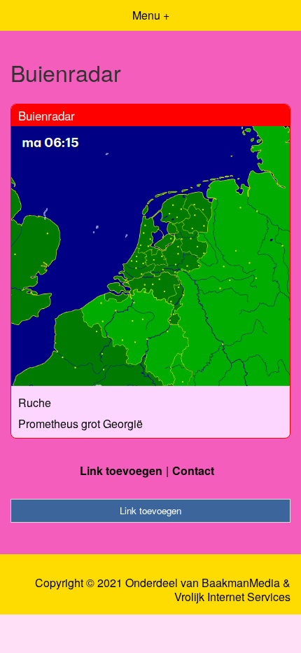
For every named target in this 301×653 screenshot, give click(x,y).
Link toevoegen (121, 470)
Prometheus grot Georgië (80, 423)
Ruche (34, 402)
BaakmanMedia (241, 583)
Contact (193, 470)
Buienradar (46, 115)
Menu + (150, 15)
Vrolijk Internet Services (232, 597)
